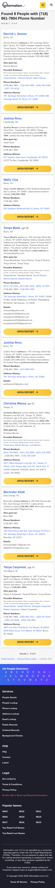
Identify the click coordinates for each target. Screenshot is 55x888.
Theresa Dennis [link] (24, 78)
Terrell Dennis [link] (39, 275)
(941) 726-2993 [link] (27, 452)
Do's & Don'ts (9, 779)
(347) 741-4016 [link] (12, 88)
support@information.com (40, 870)
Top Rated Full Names (13, 828)
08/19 (21, 817)
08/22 (21, 811)
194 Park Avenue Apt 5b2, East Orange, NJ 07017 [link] (27, 531)
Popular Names (12, 805)
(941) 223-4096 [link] (43, 452)
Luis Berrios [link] (35, 445)
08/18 (38, 817)
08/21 (38, 811)
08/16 (21, 822)
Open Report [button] (25, 107)
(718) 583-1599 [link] (27, 289)
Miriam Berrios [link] (21, 445)
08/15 (38, 822)
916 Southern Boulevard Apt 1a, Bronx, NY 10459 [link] (27, 208)
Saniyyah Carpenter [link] (41, 606)
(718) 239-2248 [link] (28, 455)
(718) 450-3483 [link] (27, 85)
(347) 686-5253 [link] (27, 369)
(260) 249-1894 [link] (28, 620)
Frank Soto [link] (9, 445)
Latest (5, 762)
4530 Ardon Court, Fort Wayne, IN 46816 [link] (23, 630)
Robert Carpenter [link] (12, 609)
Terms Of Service (18, 882)
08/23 (5, 811)
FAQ (4, 752)
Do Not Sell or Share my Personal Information (25, 795)
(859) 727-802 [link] (42, 286)
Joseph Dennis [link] (24, 606)
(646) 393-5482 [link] (43, 85)
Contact (6, 757)
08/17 (5, 822)
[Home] (14, 5)
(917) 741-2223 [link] (11, 286)
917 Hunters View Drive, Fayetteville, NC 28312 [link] (26, 157)
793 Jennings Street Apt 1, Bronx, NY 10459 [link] (24, 296)
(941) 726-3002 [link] (11, 452)
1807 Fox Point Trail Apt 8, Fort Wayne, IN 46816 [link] (26, 627)
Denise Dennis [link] (25, 278)
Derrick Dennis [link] (10, 278)
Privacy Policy (9, 790)
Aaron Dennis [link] (39, 78)
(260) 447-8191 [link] (43, 617)
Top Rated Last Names (13, 833)
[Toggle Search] (42, 5)
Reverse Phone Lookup (26, 659)
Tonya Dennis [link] (10, 78)
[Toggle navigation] (51, 5)
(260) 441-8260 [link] (12, 620)
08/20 (5, 817)
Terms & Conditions (12, 784)
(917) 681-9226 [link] (27, 286)
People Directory (8, 659)
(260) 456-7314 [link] (27, 617)
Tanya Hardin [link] (10, 606)
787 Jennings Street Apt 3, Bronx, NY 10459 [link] (24, 96)
